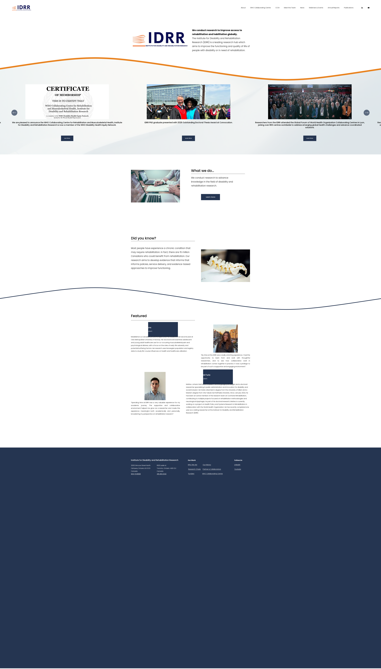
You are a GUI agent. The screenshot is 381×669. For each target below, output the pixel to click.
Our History (207, 465)
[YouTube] (369, 8)
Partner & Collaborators (212, 469)
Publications (348, 8)
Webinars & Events (316, 8)
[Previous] (14, 113)
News (302, 8)
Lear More (67, 138)
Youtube (237, 469)
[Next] (367, 113)
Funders (191, 474)
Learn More (188, 138)
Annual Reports (333, 8)
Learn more (210, 197)
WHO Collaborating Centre (260, 8)
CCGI (277, 8)
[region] (190, 112)
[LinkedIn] (362, 8)
